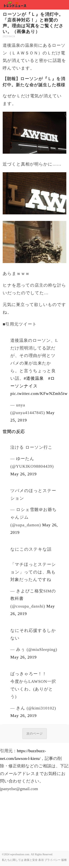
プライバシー (52, 860)
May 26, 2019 (23, 474)
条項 (41, 860)
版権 (64, 860)
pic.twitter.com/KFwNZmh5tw (39, 393)
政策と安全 (31, 860)
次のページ (34, 733)
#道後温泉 (34, 378)
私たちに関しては (12, 860)
